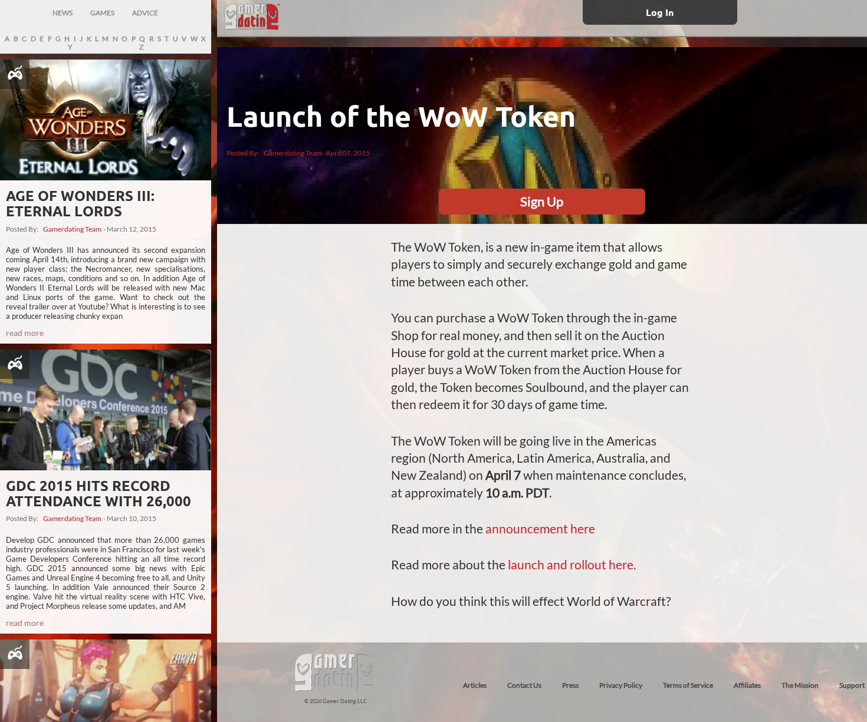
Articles (475, 685)
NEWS (62, 12)
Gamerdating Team (72, 229)
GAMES (102, 12)
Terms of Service (688, 685)
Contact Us (524, 685)
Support (852, 685)
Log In (660, 12)
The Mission (800, 685)
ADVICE (145, 12)
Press (570, 685)
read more (25, 333)
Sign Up (541, 201)
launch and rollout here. (572, 564)
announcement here (540, 528)
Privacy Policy (620, 685)
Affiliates (747, 685)
